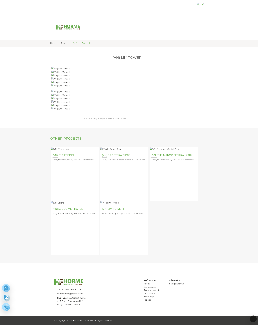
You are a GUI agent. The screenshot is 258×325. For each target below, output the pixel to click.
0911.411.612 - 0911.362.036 (69, 289)
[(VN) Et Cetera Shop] (110, 149)
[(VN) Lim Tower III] (110, 202)
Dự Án (148, 5)
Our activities (150, 287)
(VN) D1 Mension (63, 155)
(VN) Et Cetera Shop (116, 155)
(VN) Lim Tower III (81, 43)
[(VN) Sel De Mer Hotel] (62, 202)
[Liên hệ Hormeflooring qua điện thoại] (6, 307)
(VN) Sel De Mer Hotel (68, 208)
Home (53, 43)
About (147, 284)
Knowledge (149, 296)
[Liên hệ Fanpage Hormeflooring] (6, 288)
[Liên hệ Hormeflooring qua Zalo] (6, 297)
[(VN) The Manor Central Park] (164, 149)
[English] (198, 5)
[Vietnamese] (203, 5)
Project (147, 300)
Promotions (149, 293)
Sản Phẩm (135, 5)
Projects (64, 43)
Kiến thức (160, 5)
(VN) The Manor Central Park (172, 155)
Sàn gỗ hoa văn (176, 284)
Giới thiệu (120, 5)
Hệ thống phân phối (181, 5)
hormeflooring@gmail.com (70, 294)
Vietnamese (120, 118)
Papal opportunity (152, 290)
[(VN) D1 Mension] (60, 149)
